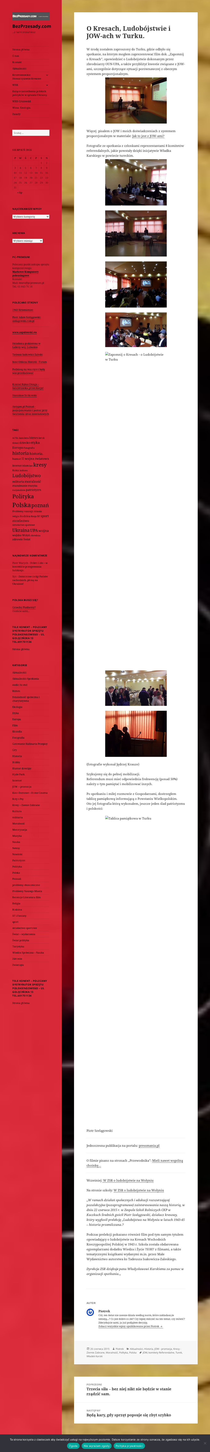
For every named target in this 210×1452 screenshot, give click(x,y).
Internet (17, 465)
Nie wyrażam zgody (97, 1445)
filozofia (17, 731)
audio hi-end (19, 685)
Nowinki (17, 854)
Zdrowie (17, 958)
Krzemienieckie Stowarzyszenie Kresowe (26, 76)
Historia (17, 756)
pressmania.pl (149, 1145)
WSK (15, 85)
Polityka (23, 496)
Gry (14, 750)
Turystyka (18, 946)
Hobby (16, 762)
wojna (43, 530)
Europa (17, 447)
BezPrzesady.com (31, 26)
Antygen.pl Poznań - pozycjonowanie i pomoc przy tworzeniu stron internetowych (30, 410)
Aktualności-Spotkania (25, 678)
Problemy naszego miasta (27, 511)
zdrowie (17, 539)
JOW (145, 1352)
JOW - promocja (163, 1349)
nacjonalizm (18, 490)
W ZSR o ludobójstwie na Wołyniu (128, 1180)
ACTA (15, 437)
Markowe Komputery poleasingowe (25, 273)
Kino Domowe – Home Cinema (30, 793)
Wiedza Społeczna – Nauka (28, 952)
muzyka (32, 485)
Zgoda (73, 1445)
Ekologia (17, 707)
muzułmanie (19, 485)
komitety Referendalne (161, 1352)
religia (15, 516)
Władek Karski (95, 1356)
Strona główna (21, 49)
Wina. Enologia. (21, 107)
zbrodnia (35, 535)
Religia (16, 903)
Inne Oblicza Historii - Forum (29, 362)
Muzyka (17, 836)
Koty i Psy (18, 799)
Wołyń (26, 535)
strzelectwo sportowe (23, 524)
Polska (21, 505)
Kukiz (15, 470)
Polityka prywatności (129, 1445)
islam (25, 465)
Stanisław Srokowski (24, 395)
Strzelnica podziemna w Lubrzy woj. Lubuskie (26, 345)
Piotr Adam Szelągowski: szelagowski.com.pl (26, 319)
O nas (15, 56)
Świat (26, 539)
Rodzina (25, 516)
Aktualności (19, 68)
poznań (40, 505)
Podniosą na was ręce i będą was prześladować (28, 371)
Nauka (16, 842)
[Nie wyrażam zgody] (205, 1443)
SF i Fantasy (19, 915)
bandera (24, 437)
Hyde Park (18, 774)
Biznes (16, 691)
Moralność (18, 823)
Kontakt (17, 62)
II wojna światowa (35, 458)
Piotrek (120, 1349)
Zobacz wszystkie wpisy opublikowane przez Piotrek (129, 1326)
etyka (35, 442)
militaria (18, 482)
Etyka (15, 713)
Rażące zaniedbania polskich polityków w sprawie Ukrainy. (29, 93)
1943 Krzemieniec (22, 310)
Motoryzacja (19, 829)
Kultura (17, 811)
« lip (19, 192)
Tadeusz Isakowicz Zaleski (27, 354)
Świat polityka (20, 940)
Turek (179, 1352)
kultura (23, 470)
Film (15, 725)
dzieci (15, 443)
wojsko (17, 535)
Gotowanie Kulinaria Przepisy (30, 744)
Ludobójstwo (26, 475)
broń (42, 438)
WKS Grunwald (21, 101)
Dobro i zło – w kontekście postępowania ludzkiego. (30, 566)
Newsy (16, 848)
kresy (40, 464)
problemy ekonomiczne (26, 885)
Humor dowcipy (21, 768)
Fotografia (29, 447)
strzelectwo (20, 521)
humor (16, 459)
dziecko (24, 443)
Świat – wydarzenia (23, 934)
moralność (33, 481)
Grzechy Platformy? (24, 607)
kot (31, 465)
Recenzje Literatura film (26, 897)
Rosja (34, 516)
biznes (33, 438)
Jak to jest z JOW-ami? (148, 136)
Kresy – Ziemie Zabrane (26, 805)
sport (45, 516)
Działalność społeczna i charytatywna (26, 699)
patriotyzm (33, 490)
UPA (34, 530)
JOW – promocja (21, 786)
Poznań (16, 879)
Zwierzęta (18, 965)
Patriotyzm (18, 860)
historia (20, 453)
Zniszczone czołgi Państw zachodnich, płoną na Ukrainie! (30, 580)
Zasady (16, 114)
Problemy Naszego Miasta (27, 891)
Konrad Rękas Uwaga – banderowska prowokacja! (27, 386)
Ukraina (21, 530)
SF (38, 516)
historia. (36, 453)
